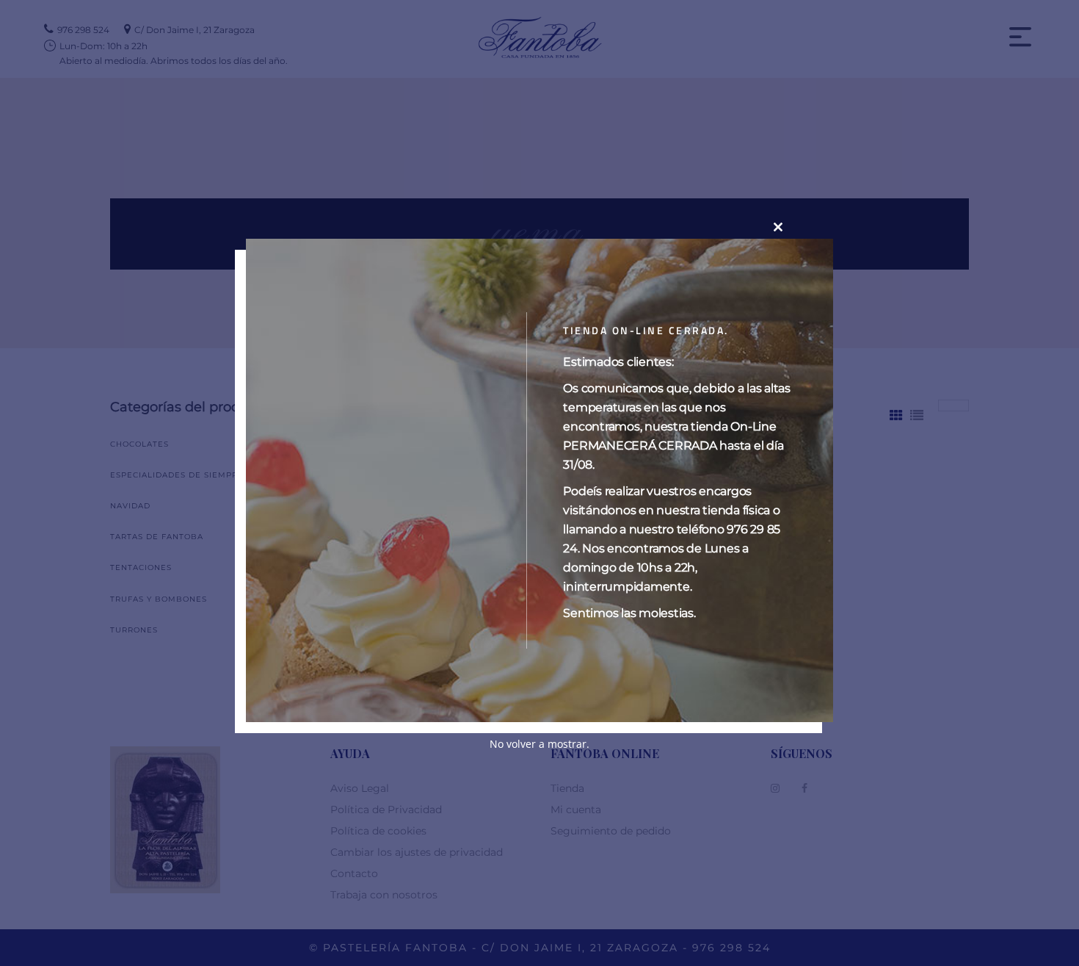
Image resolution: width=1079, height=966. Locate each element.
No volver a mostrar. (539, 743)
